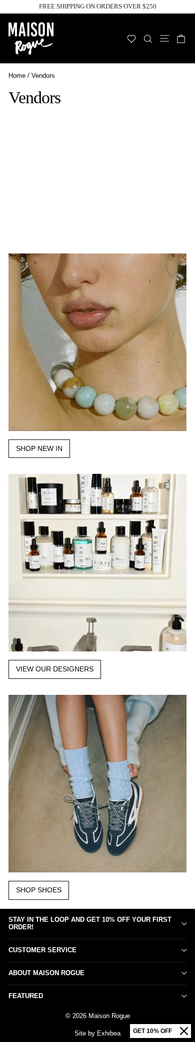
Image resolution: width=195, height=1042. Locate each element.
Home (17, 75)
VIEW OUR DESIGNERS (55, 669)
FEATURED (25, 996)
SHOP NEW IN (39, 448)
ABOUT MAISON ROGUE (46, 973)
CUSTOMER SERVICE (42, 950)
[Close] (184, 1031)
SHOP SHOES (39, 890)
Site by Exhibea (97, 1033)
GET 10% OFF (152, 1031)
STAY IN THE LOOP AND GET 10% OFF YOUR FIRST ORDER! (90, 923)
